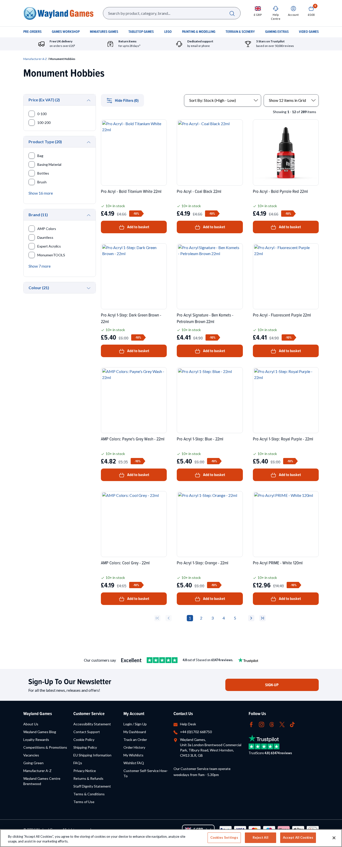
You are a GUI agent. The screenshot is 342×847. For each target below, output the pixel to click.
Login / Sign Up (135, 724)
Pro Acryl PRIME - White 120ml (278, 563)
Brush (42, 182)
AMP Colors (46, 228)
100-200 (44, 122)
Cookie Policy (83, 739)
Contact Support (86, 732)
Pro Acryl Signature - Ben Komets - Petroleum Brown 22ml (205, 318)
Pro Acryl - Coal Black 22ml (199, 191)
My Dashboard (134, 732)
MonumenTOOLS (51, 255)
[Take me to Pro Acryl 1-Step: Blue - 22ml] (209, 400)
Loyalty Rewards (36, 739)
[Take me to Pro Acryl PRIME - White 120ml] (285, 524)
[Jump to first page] (157, 618)
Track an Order (135, 739)
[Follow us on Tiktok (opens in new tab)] (292, 724)
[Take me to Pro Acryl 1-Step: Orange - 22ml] (209, 524)
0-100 (42, 114)
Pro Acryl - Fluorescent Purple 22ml (282, 315)
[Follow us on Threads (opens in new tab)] (271, 724)
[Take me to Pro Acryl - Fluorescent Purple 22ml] (285, 276)
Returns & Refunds (88, 778)
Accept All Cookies (298, 837)
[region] (171, 838)
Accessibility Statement (92, 724)
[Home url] (58, 13)
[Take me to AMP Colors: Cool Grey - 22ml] (133, 524)
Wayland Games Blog (39, 732)
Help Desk (188, 724)
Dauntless (45, 237)
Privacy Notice (84, 770)
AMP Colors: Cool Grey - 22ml (125, 563)
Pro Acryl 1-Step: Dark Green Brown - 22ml (131, 318)
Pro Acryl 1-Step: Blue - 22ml (200, 439)
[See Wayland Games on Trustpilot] (162, 660)
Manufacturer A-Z (35, 58)
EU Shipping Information (92, 755)
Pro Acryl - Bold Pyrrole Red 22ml (280, 191)
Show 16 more (41, 193)
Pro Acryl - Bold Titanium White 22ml (131, 191)
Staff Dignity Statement (92, 786)
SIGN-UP (272, 685)
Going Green (33, 763)
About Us (30, 724)
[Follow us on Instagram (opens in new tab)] (261, 724)
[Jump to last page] (262, 618)
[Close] (333, 837)
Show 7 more (40, 266)
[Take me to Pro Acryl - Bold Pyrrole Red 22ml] (285, 152)
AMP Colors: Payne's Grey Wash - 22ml (132, 439)
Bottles (43, 173)
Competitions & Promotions (45, 747)
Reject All (260, 837)
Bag (40, 155)
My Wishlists (133, 755)
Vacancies (31, 755)
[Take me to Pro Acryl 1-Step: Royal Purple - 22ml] (285, 400)
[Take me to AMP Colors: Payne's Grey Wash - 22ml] (133, 400)
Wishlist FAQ (133, 763)
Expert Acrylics (49, 246)
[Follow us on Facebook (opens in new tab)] (251, 724)
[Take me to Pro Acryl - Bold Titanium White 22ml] (133, 152)
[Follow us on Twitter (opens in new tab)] (282, 724)
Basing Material (49, 164)
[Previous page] (168, 618)
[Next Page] (251, 618)
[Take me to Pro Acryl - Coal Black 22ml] (209, 152)
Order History (134, 747)
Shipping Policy (85, 747)
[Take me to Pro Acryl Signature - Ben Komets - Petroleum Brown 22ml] (209, 276)
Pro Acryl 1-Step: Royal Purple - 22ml (283, 439)
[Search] (232, 13)
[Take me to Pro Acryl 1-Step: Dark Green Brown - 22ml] (133, 276)
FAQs (77, 763)
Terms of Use (83, 802)
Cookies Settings (224, 837)
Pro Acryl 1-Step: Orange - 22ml (202, 563)
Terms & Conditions (89, 794)
